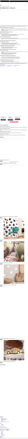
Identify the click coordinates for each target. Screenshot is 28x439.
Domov (1, 6)
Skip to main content (6, 0)
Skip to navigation (2, 0)
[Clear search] (6, 430)
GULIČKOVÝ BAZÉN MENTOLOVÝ (10, 117)
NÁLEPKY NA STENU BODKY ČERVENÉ (3, 117)
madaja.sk (5, 427)
